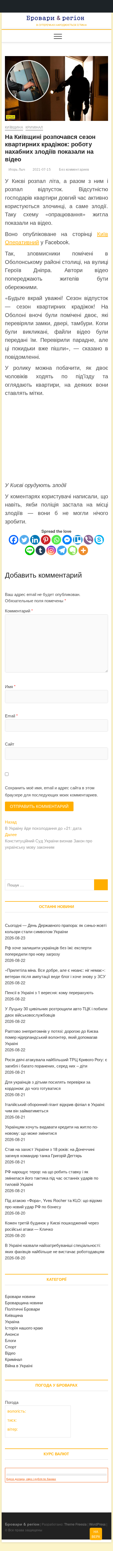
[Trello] (78, 540)
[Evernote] (72, 550)
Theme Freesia (75, 1524)
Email (11, 715)
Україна (12, 1321)
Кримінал (34, 127)
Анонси (12, 1334)
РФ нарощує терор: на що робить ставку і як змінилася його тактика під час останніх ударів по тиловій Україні (51, 1178)
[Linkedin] (35, 540)
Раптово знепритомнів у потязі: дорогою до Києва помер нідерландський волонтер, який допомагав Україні (51, 1037)
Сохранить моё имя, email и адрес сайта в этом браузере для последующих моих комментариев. (51, 791)
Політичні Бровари (22, 1309)
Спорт (10, 1346)
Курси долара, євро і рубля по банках (31, 1478)
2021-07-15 (41, 169)
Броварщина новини (24, 1302)
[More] (83, 550)
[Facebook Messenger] (67, 540)
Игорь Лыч (16, 169)
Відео (10, 1353)
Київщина (14, 127)
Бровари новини (20, 1296)
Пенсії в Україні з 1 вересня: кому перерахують (49, 992)
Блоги (10, 1340)
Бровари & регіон (22, 1524)
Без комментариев (73, 169)
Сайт (9, 744)
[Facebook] (13, 540)
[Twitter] (24, 540)
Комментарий (19, 610)
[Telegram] (62, 550)
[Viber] (88, 540)
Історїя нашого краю (24, 1328)
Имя (10, 686)
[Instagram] (51, 550)
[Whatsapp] (56, 540)
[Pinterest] (45, 540)
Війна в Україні (18, 1365)
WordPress (97, 1524)
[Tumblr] (40, 550)
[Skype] (99, 540)
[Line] (30, 550)
